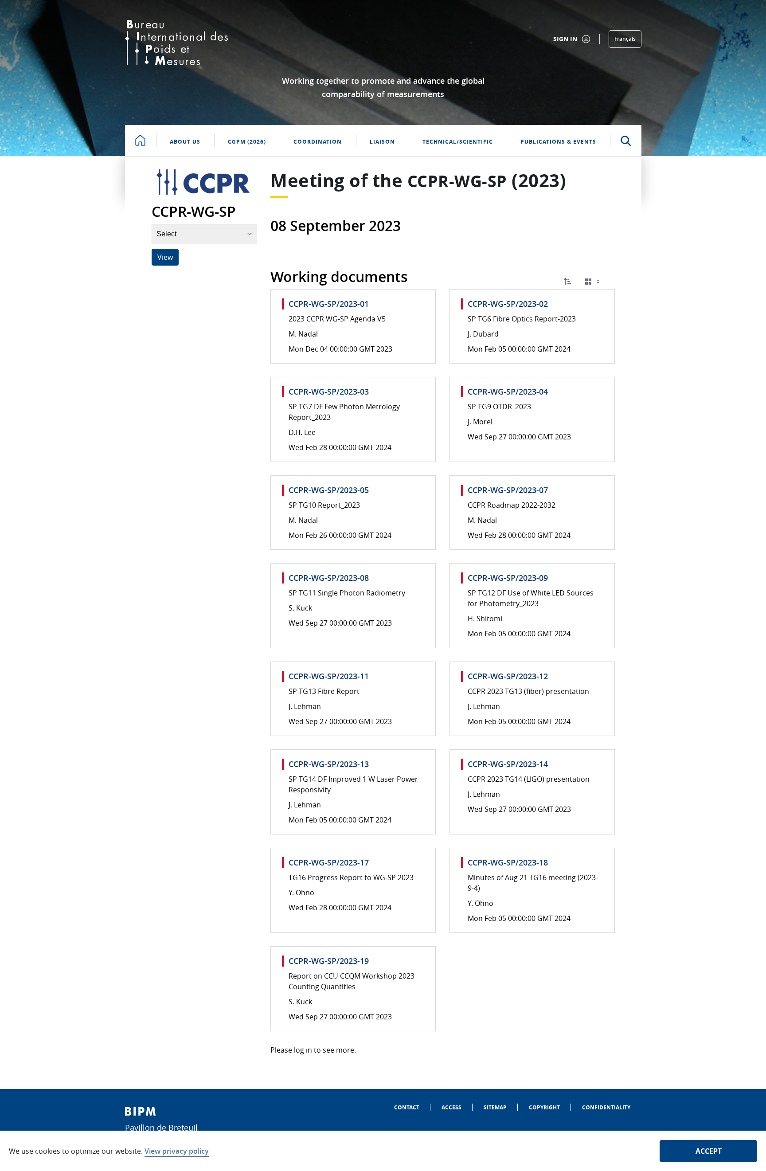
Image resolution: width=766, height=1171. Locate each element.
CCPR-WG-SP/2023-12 (508, 676)
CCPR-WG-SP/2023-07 (508, 490)
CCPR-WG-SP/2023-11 (329, 676)
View (165, 257)
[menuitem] (406, 1107)
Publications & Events (558, 141)
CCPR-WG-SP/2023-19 (329, 961)
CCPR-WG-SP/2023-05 (329, 490)
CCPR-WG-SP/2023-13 (329, 764)
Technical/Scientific (457, 141)
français (625, 39)
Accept (709, 1151)
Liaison (382, 141)
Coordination (317, 141)
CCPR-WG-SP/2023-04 (508, 391)
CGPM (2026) (247, 141)
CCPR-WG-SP (457, 181)
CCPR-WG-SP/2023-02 (508, 303)
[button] (567, 281)
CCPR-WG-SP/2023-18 (508, 862)
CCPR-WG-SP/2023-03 (329, 391)
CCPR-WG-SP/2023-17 (329, 862)
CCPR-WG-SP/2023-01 (329, 303)
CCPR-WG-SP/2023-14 (508, 764)
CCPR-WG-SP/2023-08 (329, 577)
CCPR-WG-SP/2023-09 (508, 577)
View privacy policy (177, 1151)
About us (185, 141)
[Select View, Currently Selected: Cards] (593, 282)
